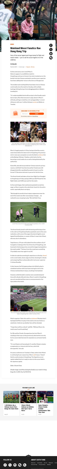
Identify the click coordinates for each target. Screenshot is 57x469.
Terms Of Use (34, 464)
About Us (33, 462)
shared (45, 255)
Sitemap (49, 464)
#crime (32, 67)
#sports (28, 67)
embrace (40, 155)
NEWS (12, 44)
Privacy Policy (42, 464)
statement (34, 318)
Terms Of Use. (35, 116)
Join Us (45, 462)
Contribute (39, 462)
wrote (35, 102)
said (34, 355)
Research (51, 462)
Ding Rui (14, 64)
